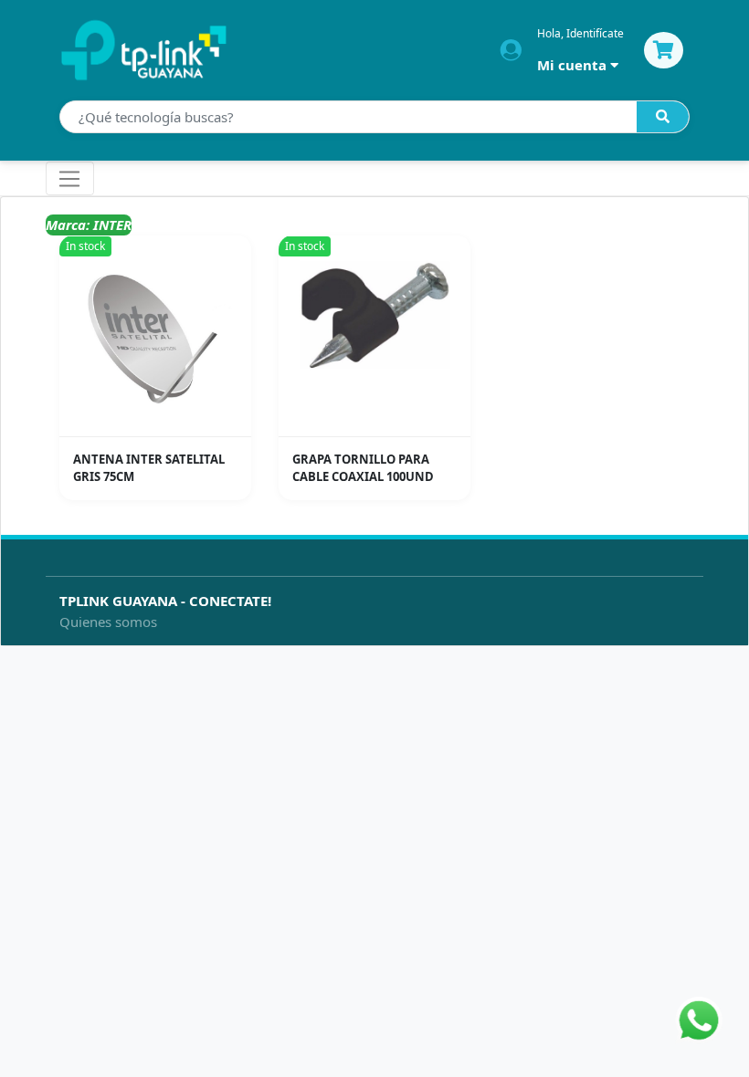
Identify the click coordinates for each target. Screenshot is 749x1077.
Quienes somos (108, 621)
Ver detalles (161, 423)
